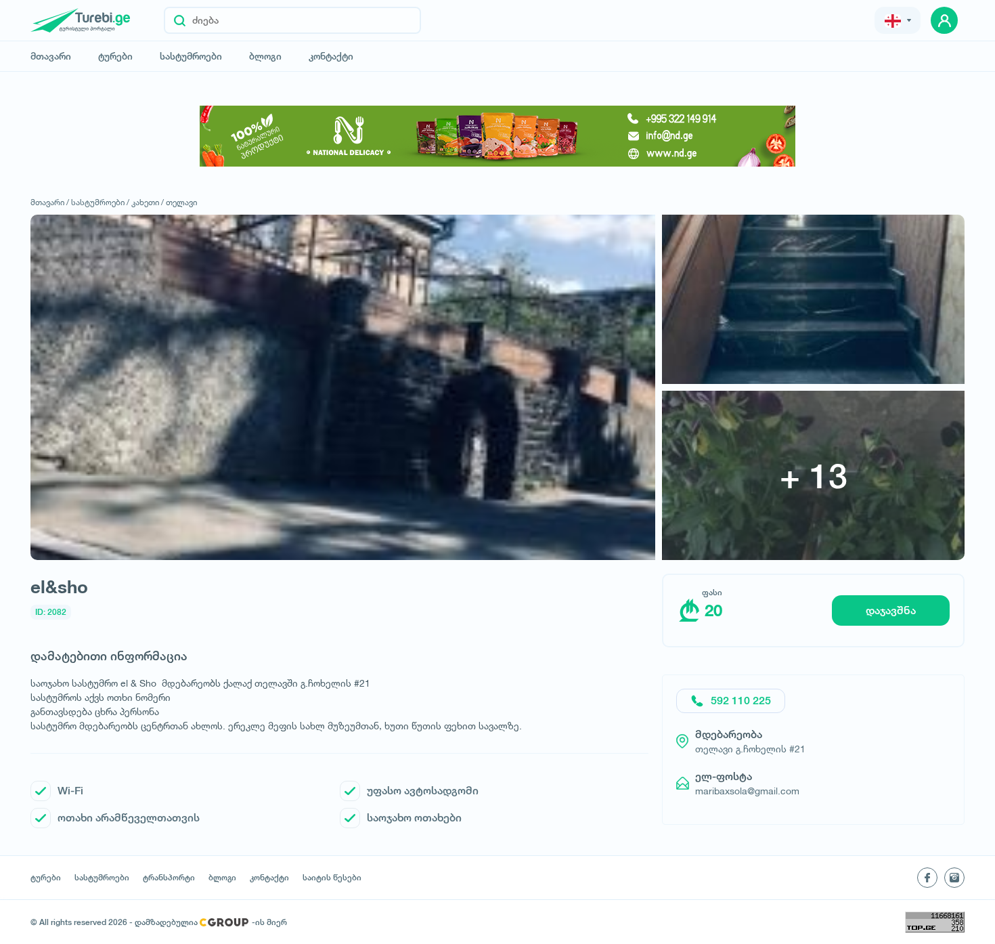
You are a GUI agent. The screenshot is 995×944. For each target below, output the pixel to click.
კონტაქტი (331, 56)
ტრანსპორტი (169, 877)
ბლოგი (265, 56)
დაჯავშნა (891, 610)
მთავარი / (49, 202)
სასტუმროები (191, 56)
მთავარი (50, 56)
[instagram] (954, 877)
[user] (944, 20)
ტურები (115, 56)
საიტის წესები (332, 877)
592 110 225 (741, 700)
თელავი (181, 202)
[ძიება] (179, 20)
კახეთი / (147, 202)
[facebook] (927, 877)
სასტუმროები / (100, 202)
